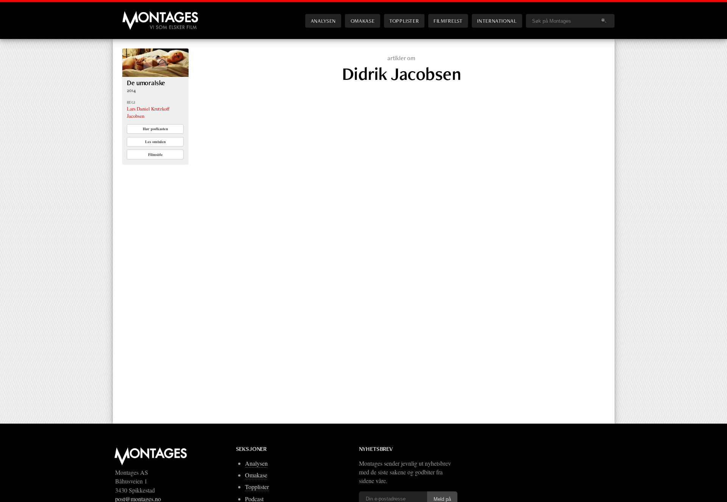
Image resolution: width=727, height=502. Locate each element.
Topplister (404, 20)
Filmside (155, 154)
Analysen (323, 20)
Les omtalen (155, 141)
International (496, 20)
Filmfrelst (448, 20)
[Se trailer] (155, 74)
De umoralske (146, 82)
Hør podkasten (155, 128)
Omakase (362, 20)
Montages (134, 15)
